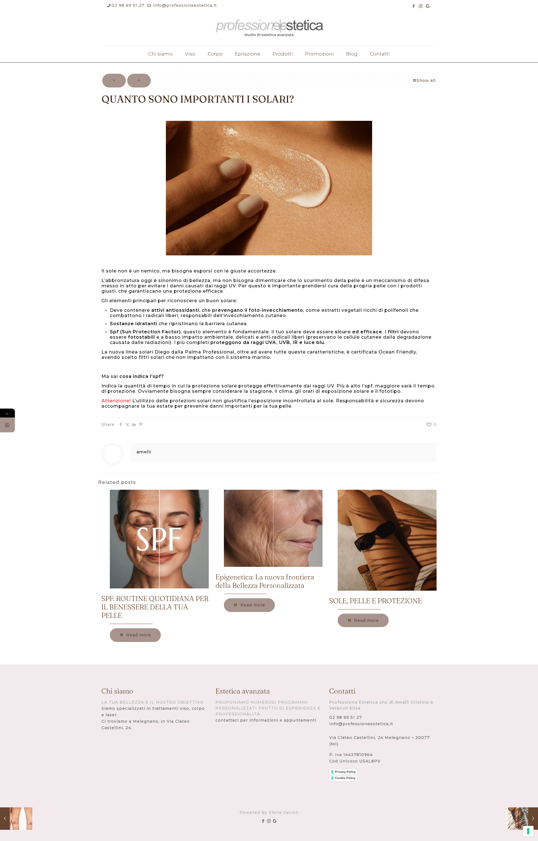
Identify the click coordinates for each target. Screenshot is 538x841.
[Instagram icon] (421, 6)
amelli (143, 451)
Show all (426, 80)
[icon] (428, 6)
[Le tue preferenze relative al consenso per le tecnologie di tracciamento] (528, 831)
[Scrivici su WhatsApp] (7, 425)
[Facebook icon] (414, 6)
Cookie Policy (345, 778)
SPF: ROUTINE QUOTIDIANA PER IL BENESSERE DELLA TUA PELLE (154, 607)
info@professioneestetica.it (184, 5)
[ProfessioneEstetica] (269, 29)
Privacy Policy (345, 772)
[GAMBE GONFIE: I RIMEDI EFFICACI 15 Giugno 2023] (522, 818)
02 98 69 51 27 (128, 5)
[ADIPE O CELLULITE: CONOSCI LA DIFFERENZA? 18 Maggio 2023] (16, 818)
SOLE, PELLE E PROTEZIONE (375, 601)
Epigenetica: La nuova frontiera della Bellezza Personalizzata (264, 581)
